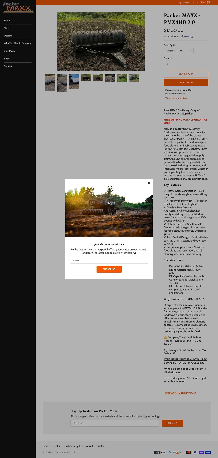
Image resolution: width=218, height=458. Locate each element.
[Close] (149, 182)
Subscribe (109, 269)
